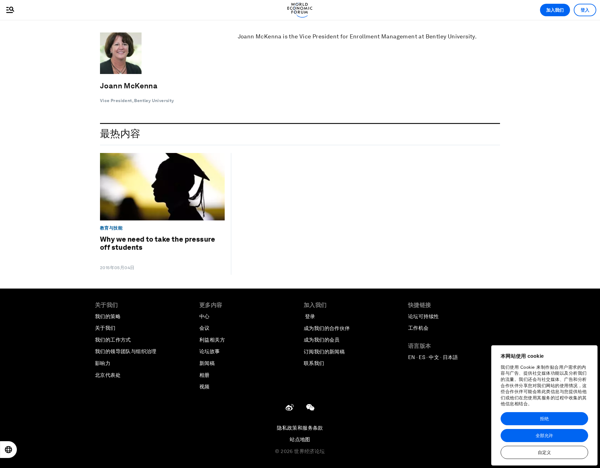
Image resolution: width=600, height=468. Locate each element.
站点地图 (300, 439)
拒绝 (544, 418)
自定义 (544, 452)
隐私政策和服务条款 (300, 428)
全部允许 (544, 435)
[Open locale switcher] (8, 449)
